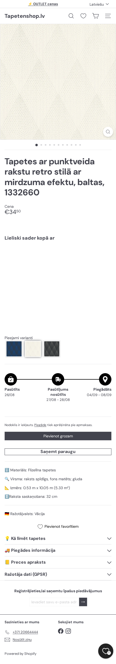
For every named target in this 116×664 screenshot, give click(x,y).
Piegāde (40, 425)
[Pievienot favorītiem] (104, 256)
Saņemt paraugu (58, 451)
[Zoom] (108, 132)
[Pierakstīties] (83, 602)
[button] (14, 349)
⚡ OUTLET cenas (43, 4)
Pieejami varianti (19, 338)
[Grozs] (95, 16)
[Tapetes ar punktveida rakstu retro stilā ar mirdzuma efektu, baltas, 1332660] (58, 261)
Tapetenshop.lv (25, 16)
